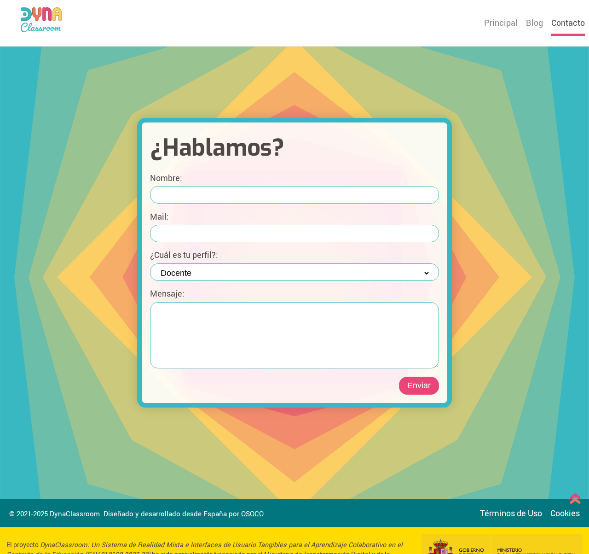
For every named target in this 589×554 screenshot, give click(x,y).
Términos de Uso (511, 513)
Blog (534, 22)
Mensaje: (167, 293)
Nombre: (166, 177)
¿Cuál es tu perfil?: (184, 255)
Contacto (568, 22)
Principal (501, 22)
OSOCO (252, 513)
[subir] (575, 500)
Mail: (159, 216)
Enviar (419, 385)
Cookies (565, 513)
